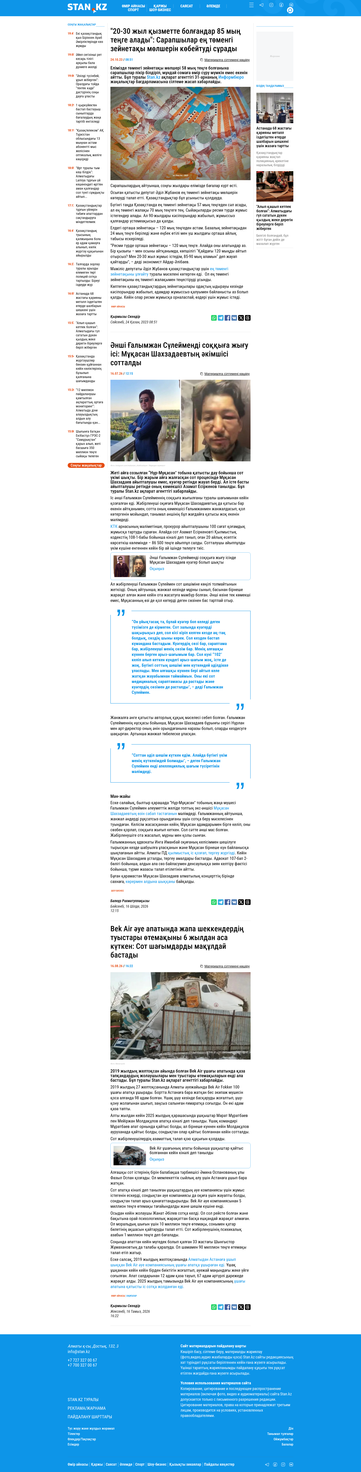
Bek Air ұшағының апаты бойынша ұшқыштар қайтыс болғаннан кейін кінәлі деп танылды (196, 1150)
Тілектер (74, 1434)
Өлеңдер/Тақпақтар (82, 1439)
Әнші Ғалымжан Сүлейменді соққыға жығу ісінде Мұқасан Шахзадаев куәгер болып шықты (193, 560)
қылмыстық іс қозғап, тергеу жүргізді (201, 853)
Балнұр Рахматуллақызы (129, 901)
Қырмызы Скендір (125, 316)
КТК (113, 526)
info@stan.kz (79, 1351)
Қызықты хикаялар (185, 1464)
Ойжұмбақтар (283, 1439)
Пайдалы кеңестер (219, 1464)
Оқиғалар (131, 1296)
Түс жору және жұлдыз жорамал (91, 1428)
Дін (291, 1428)
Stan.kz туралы (83, 1399)
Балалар (287, 1444)
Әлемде (213, 6)
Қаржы (160, 6)
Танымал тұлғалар (280, 1434)
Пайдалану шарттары (90, 1416)
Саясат (186, 6)
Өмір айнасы (133, 6)
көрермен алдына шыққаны (150, 881)
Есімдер (73, 1444)
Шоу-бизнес (160, 10)
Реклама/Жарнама (87, 1408)
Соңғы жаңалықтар (86, 465)
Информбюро (231, 77)
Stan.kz (154, 77)
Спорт (133, 10)
